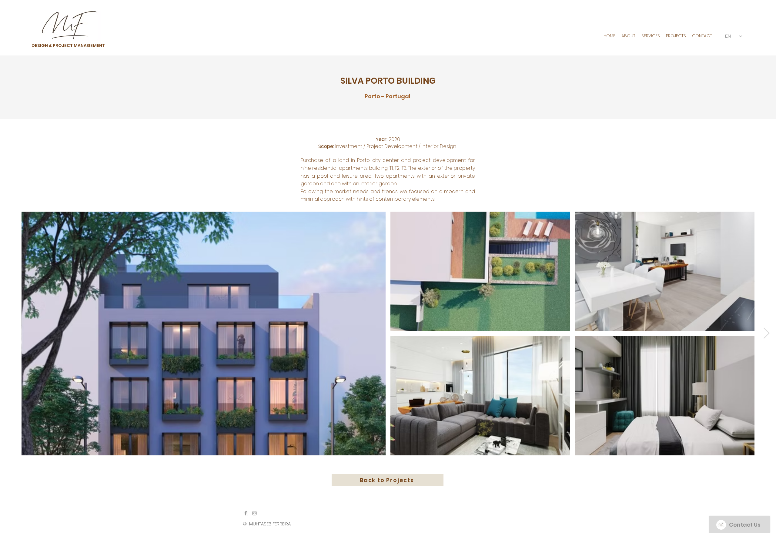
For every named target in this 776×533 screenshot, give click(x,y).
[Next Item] (766, 333)
